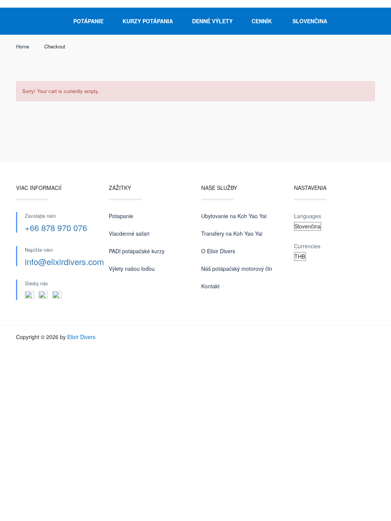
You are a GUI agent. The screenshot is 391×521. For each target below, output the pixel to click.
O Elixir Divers (218, 251)
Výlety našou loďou (132, 268)
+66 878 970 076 (56, 227)
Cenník (262, 21)
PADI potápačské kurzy (137, 251)
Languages (307, 216)
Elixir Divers (81, 337)
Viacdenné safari (129, 233)
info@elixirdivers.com (64, 261)
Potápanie (88, 21)
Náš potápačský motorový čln (236, 268)
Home (22, 46)
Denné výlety (212, 21)
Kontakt (210, 286)
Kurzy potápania (148, 21)
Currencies (307, 246)
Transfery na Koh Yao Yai (231, 233)
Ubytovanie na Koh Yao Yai (234, 216)
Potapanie (121, 216)
